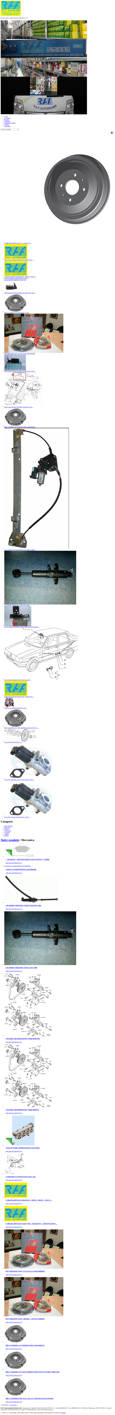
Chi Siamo (7, 118)
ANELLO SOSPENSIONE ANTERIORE (21, 870)
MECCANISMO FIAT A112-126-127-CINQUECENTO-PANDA (29, 1399)
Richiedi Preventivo (10, 123)
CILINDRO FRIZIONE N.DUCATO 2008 (21, 968)
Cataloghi (7, 121)
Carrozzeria (7, 831)
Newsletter (7, 126)
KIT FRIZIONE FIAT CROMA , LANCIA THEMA (25, 1319)
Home (6, 116)
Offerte (6, 835)
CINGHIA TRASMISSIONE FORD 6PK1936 (23, 1039)
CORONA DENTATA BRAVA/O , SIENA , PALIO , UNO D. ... (29, 1200)
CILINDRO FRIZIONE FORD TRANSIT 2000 (23, 906)
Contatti (6, 124)
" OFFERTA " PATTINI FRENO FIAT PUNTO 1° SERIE (27, 859)
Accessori (7, 832)
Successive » (14, 1405)
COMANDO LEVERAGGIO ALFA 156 (20, 1177)
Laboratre (63, 1412)
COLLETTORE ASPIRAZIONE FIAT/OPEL (23, 1148)
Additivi (6, 834)
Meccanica (7, 827)
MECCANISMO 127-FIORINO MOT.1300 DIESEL (25, 1345)
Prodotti (6, 120)
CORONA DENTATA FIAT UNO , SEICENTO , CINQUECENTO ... (31, 1224)
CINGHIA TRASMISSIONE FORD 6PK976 (22, 1110)
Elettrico (6, 829)
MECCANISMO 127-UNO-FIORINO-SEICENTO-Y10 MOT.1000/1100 (32, 1372)
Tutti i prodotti (8, 826)
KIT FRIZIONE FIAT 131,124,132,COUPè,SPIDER (25, 1271)
